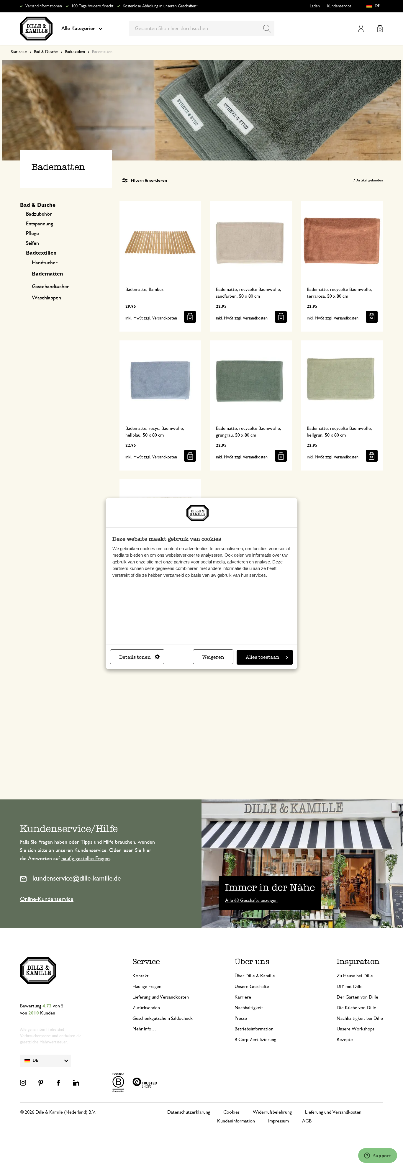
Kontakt (140, 975)
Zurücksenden (146, 1007)
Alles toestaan (262, 657)
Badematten (47, 274)
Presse (241, 1018)
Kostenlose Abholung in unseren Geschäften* (160, 6)
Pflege (32, 233)
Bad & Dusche (46, 52)
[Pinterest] (41, 1083)
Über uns (252, 961)
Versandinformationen (43, 6)
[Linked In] (76, 1083)
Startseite (19, 52)
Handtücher (45, 262)
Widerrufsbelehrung (272, 1112)
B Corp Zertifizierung (255, 1039)
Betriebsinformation (254, 1029)
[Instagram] (23, 1083)
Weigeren (213, 657)
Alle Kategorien (78, 28)
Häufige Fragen (146, 986)
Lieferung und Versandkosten (160, 997)
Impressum (278, 1121)
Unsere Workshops (355, 1029)
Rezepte (345, 1039)
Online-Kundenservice (46, 899)
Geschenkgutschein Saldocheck (162, 1018)
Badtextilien (75, 52)
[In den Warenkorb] (190, 317)
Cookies (231, 1112)
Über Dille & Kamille (255, 975)
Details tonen (135, 657)
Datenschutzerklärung (188, 1112)
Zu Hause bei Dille (355, 975)
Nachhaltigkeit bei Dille (360, 1018)
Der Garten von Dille (357, 997)
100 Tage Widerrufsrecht (92, 6)
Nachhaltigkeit (249, 1007)
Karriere (243, 997)
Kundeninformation (236, 1121)
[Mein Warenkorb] (380, 28)
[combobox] (201, 28)
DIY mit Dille (350, 986)
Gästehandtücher (50, 286)
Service (146, 961)
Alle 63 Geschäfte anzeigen (251, 900)
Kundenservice (339, 6)
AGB (307, 1121)
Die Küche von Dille (356, 1007)
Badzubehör (39, 214)
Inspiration (358, 961)
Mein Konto (361, 28)
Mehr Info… (144, 1029)
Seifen (32, 243)
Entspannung (39, 224)
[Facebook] (58, 1083)
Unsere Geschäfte (252, 986)
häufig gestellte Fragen (85, 858)
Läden (315, 6)
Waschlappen (46, 298)
